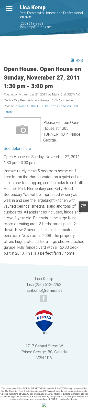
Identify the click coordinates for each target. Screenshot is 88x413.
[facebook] (44, 299)
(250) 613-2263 (31, 23)
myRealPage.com (51, 378)
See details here (17, 149)
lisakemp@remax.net (36, 27)
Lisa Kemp (32, 8)
